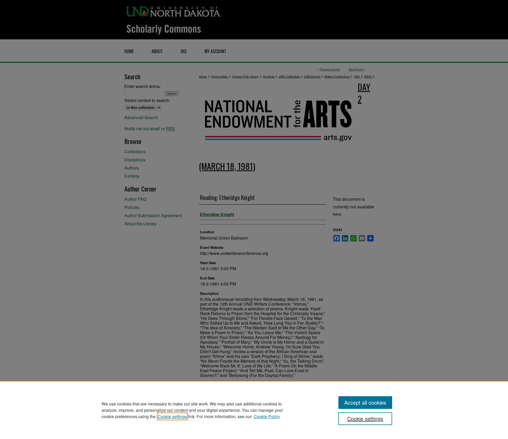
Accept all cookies (365, 402)
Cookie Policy (267, 416)
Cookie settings (172, 416)
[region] (254, 410)
